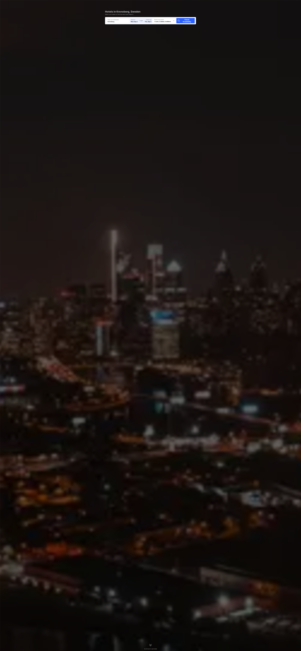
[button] (215, 2)
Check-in (133, 19)
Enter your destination (113, 19)
